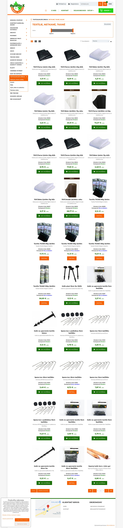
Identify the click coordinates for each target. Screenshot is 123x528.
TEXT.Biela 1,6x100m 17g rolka (72, 111)
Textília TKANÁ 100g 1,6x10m (99, 244)
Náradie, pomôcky (16, 20)
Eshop (106, 10)
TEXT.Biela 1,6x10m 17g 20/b (99, 67)
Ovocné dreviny (15, 54)
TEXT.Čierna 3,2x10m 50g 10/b (72, 155)
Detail (99, 216)
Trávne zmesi (14, 57)
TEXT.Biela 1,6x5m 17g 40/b (99, 155)
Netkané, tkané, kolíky (17, 79)
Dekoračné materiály (14, 28)
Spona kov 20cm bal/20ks (44, 377)
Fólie (11, 85)
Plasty (12, 67)
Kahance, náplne (16, 96)
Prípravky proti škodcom (15, 39)
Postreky (13, 35)
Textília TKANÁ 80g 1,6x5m (99, 199)
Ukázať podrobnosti (7, 518)
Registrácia (74, 4)
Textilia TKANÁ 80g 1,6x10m (44, 244)
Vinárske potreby (16, 70)
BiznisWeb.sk (111, 525)
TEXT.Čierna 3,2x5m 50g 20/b (44, 155)
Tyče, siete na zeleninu (17, 87)
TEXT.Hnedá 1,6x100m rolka (72, 199)
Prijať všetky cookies (22, 520)
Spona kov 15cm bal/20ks (99, 331)
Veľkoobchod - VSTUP (83, 10)
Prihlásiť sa (62, 4)
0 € (110, 4)
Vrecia (12, 82)
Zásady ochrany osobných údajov (11, 515)
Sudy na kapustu (16, 73)
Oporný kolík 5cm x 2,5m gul (99, 466)
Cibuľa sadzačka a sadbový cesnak (16, 63)
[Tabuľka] (39, 42)
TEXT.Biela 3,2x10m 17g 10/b (44, 199)
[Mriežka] (32, 42)
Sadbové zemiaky (16, 60)
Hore (33, 490)
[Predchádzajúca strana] (90, 490)
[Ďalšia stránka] (111, 490)
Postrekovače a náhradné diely (15, 44)
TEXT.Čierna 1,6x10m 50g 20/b (72, 67)
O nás (53, 10)
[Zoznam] (35, 42)
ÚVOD (46, 10)
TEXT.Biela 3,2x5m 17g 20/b (44, 111)
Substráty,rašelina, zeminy (17, 24)
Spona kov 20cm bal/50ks (72, 377)
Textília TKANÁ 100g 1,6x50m (44, 286)
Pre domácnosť (15, 99)
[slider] (51, 30)
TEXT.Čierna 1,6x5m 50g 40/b (44, 67)
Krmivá (12, 48)
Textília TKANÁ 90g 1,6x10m (71, 244)
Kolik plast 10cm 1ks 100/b (72, 286)
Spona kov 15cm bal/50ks (99, 377)
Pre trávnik (14, 93)
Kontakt (65, 10)
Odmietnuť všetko (22, 524)
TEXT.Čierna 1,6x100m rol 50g (99, 111)
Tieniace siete (14, 90)
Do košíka (45, 83)
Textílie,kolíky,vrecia (17, 76)
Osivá (12, 51)
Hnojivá (13, 32)
